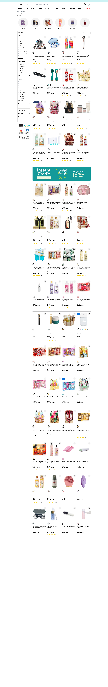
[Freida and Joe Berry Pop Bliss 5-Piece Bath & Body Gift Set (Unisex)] (39, 384)
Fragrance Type (21, 110)
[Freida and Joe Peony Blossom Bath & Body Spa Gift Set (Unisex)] (54, 352)
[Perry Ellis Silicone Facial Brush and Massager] (54, 75)
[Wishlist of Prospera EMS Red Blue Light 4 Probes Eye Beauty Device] (89, 37)
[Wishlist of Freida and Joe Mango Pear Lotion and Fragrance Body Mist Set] (45, 476)
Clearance (87, 8)
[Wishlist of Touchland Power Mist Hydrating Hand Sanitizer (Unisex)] (89, 314)
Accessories (72, 8)
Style (19, 75)
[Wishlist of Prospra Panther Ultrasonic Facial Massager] (45, 281)
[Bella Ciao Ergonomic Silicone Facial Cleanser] (84, 481)
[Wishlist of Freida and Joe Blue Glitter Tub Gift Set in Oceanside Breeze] (45, 249)
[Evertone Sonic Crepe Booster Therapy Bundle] (54, 319)
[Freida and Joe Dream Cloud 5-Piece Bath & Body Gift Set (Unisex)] (69, 384)
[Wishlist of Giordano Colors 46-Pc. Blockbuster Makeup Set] (45, 37)
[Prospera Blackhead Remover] (54, 140)
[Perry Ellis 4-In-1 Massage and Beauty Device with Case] (39, 514)
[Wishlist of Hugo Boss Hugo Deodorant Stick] (60, 476)
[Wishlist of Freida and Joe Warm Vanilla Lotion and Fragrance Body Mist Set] (45, 184)
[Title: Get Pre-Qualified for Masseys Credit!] (62, 174)
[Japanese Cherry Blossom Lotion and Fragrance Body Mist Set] (69, 287)
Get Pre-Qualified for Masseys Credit (76, 1)
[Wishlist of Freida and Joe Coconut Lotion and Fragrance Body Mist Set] (60, 217)
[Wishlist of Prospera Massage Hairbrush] (75, 508)
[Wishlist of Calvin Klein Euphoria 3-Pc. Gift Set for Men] (89, 102)
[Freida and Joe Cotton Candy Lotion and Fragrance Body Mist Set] (69, 43)
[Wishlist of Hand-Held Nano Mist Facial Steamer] (89, 508)
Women (20, 8)
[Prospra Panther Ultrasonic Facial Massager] (39, 287)
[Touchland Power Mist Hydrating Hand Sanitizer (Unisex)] (84, 319)
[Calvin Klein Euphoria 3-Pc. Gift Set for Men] (84, 107)
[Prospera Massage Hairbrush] (69, 514)
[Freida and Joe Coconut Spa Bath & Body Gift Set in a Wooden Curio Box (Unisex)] (84, 352)
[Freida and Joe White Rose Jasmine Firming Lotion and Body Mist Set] (54, 449)
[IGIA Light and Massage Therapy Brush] (39, 75)
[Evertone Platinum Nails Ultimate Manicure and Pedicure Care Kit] (54, 43)
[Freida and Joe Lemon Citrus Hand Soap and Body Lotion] (39, 222)
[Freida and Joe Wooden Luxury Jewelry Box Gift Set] (84, 222)
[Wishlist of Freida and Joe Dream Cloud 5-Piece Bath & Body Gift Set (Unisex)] (75, 379)
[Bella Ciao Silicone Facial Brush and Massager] (69, 481)
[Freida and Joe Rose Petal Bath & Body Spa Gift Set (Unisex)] (39, 352)
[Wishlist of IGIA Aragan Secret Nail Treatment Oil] (60, 508)
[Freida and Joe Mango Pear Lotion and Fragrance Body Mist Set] (39, 481)
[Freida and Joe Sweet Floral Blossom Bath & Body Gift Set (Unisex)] (84, 384)
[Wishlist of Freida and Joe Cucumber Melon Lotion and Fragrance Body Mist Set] (45, 134)
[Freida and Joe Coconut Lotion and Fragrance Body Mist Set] (54, 222)
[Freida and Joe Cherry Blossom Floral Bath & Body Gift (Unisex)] (54, 255)
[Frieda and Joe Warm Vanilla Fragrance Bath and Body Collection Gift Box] (84, 417)
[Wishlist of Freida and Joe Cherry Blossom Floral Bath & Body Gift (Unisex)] (60, 249)
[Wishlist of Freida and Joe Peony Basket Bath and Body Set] (60, 102)
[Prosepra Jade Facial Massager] (84, 449)
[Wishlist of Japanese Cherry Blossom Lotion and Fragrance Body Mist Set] (75, 281)
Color (19, 106)
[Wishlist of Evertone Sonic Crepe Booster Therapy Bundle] (60, 314)
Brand (19, 35)
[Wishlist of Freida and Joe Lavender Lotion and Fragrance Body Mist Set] (60, 281)
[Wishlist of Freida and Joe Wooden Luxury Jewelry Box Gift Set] (89, 217)
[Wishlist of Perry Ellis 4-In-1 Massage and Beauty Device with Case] (45, 508)
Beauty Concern (21, 116)
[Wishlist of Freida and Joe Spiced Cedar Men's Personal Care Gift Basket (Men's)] (75, 102)
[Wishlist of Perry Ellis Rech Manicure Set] (45, 314)
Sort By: (77, 32)
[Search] (72, 4)
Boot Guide (55, 8)
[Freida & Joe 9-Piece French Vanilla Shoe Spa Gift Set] (84, 75)
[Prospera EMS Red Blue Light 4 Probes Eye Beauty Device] (84, 43)
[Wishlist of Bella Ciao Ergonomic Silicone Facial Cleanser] (89, 476)
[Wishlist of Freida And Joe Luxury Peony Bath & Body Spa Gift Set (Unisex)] (60, 379)
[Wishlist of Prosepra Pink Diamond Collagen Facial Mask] (89, 184)
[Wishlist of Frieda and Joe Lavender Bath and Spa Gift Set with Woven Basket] (45, 102)
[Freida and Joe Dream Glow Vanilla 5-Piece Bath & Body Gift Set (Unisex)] (69, 352)
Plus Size (47, 8)
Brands (63, 8)
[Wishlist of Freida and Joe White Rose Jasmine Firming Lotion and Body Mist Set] (60, 443)
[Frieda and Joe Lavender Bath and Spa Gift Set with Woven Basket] (39, 107)
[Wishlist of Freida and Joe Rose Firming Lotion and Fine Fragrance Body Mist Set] (89, 134)
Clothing (40, 8)
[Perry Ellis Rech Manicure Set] (39, 319)
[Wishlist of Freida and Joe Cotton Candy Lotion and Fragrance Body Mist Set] (75, 37)
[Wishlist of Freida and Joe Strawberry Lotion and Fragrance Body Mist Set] (75, 69)
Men (27, 8)
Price (19, 120)
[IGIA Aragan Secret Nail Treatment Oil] (54, 514)
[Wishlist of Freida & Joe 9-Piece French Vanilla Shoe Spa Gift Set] (89, 69)
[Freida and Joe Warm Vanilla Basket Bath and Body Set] (69, 255)
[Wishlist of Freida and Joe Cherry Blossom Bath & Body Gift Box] (89, 281)
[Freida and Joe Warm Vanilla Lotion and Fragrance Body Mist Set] (39, 190)
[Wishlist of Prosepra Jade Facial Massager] (89, 443)
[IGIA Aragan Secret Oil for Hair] (69, 222)
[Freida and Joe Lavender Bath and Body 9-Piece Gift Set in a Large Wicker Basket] (54, 417)
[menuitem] (20, 8)
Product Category (22, 61)
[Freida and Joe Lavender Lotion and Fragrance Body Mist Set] (54, 287)
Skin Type (20, 113)
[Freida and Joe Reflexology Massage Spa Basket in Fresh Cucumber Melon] (69, 319)
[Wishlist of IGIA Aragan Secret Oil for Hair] (75, 217)
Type (19, 103)
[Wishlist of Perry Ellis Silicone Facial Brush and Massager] (60, 69)
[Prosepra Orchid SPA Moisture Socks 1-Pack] (69, 449)
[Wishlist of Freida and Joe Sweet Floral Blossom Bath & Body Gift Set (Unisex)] (89, 379)
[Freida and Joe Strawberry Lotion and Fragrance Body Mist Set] (69, 75)
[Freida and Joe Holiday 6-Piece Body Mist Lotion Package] (39, 449)
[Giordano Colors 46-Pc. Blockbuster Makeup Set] (39, 43)
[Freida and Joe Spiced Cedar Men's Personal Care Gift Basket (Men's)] (69, 107)
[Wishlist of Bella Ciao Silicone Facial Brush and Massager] (75, 476)
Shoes (32, 8)
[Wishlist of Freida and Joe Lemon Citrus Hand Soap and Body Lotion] (45, 217)
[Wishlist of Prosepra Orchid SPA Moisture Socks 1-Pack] (75, 443)
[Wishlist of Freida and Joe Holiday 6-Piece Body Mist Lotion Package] (45, 443)
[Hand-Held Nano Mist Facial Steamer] (84, 514)
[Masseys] (24, 5)
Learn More (88, 1)
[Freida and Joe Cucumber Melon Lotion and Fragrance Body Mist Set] (39, 140)
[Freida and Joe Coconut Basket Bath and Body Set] (69, 140)
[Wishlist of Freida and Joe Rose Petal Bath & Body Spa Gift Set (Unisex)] (45, 346)
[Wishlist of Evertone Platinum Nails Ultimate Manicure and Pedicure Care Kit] (60, 37)
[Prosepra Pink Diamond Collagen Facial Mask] (84, 190)
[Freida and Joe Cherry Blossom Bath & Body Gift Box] (84, 287)
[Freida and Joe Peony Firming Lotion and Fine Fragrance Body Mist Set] (69, 190)
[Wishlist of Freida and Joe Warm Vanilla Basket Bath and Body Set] (75, 249)
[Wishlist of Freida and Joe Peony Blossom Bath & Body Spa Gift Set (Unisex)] (60, 346)
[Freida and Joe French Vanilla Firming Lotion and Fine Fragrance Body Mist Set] (84, 255)
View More (20, 58)
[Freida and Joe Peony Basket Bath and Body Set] (54, 107)
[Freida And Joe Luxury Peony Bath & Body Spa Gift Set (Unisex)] (54, 384)
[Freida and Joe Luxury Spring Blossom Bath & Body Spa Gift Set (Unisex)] (39, 417)
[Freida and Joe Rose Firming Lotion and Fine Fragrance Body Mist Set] (84, 140)
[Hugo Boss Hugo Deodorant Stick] (54, 481)
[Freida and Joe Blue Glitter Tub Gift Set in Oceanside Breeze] (39, 255)
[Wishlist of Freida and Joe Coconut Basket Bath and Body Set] (75, 134)
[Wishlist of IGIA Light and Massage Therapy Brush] (45, 69)
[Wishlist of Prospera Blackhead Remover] (60, 134)
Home (79, 8)
